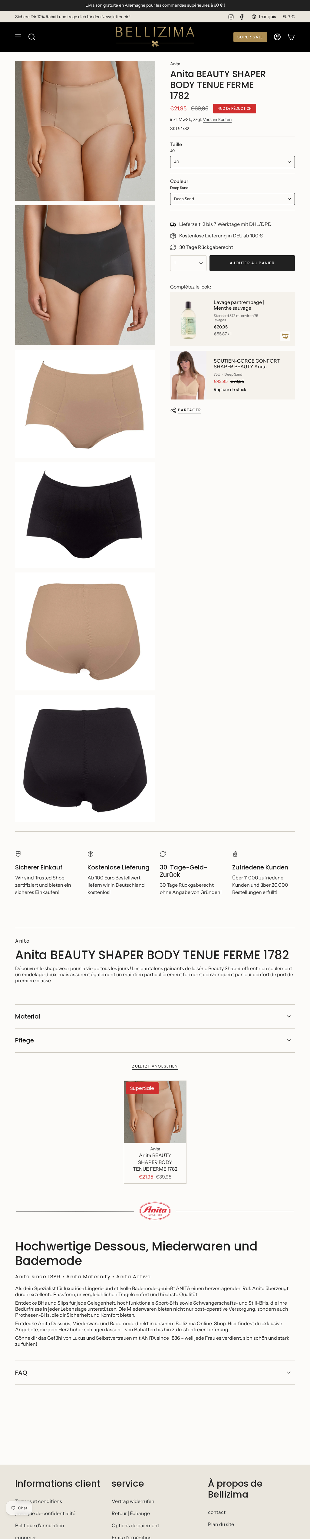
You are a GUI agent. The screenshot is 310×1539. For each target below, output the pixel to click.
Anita (175, 64)
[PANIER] (291, 37)
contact (217, 1512)
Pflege (24, 1040)
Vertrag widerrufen (133, 1501)
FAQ (21, 1372)
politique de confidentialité (45, 1513)
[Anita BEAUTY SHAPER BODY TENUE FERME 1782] (155, 1112)
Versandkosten (217, 119)
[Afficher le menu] (18, 37)
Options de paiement (135, 1525)
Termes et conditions (38, 1501)
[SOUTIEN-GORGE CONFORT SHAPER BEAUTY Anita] (188, 375)
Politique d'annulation (39, 1525)
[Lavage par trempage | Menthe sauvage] (188, 319)
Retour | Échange (131, 1513)
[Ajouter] (285, 336)
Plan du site (221, 1524)
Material (27, 1016)
